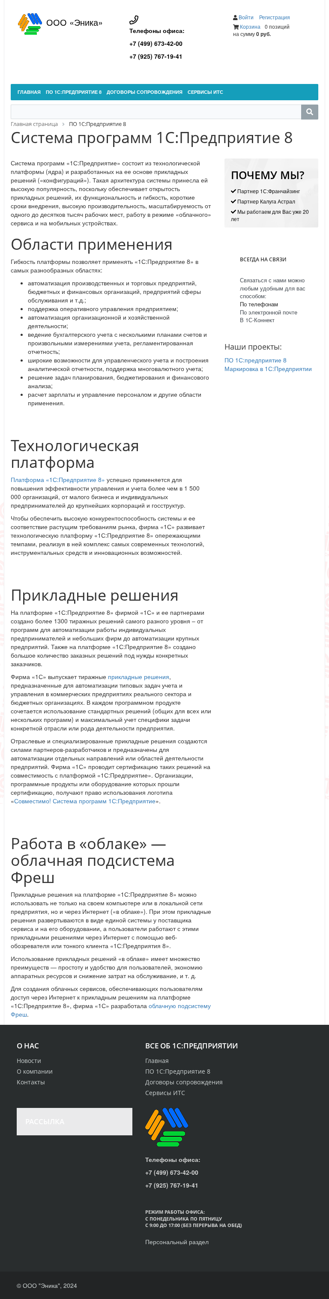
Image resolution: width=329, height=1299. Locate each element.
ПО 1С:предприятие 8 (255, 360)
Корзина (250, 26)
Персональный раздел (177, 1241)
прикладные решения (138, 676)
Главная (157, 1061)
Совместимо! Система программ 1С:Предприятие (85, 800)
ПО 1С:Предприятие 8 (177, 1071)
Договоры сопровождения (184, 1082)
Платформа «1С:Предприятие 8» (58, 479)
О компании (35, 1071)
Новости (29, 1061)
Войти (247, 17)
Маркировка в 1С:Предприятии (268, 368)
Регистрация (274, 17)
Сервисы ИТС (165, 1093)
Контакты (31, 1082)
